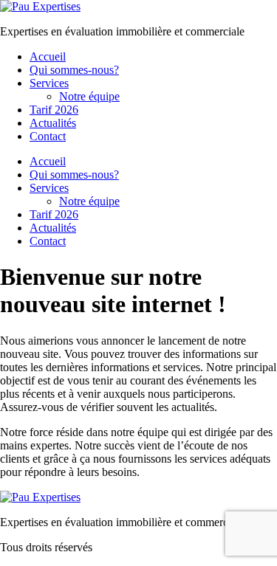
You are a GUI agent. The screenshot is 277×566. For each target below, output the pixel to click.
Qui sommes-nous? (74, 69)
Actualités (53, 123)
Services (49, 83)
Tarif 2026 (54, 109)
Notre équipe (89, 96)
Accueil (48, 56)
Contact (48, 136)
